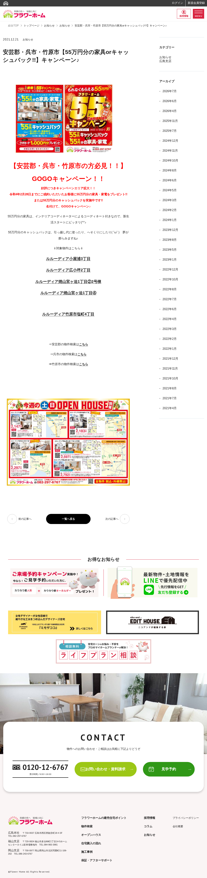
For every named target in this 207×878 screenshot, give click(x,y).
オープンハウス (91, 834)
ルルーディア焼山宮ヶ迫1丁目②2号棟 (68, 281)
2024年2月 (170, 210)
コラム (148, 826)
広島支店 (165, 61)
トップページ (31, 25)
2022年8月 (170, 289)
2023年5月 (170, 249)
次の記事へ (111, 518)
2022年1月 (170, 348)
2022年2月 (170, 338)
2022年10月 (170, 279)
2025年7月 (170, 130)
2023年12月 (170, 229)
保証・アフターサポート (96, 860)
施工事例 (87, 851)
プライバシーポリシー (186, 817)
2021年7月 (170, 398)
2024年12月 (170, 140)
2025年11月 (170, 121)
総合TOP (13, 25)
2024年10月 (170, 160)
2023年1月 (170, 259)
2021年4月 (170, 408)
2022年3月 (170, 329)
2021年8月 (170, 388)
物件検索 (87, 826)
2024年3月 (170, 200)
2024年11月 (170, 150)
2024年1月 (170, 220)
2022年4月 (170, 319)
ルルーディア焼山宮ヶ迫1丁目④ (68, 293)
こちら (83, 364)
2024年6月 (170, 180)
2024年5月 (170, 190)
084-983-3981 (51, 844)
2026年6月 (170, 101)
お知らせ (49, 25)
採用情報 (184, 16)
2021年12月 (170, 358)
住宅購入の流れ (91, 843)
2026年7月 (170, 91)
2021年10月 (170, 378)
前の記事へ (25, 518)
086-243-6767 (25, 854)
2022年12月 (170, 269)
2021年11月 (170, 368)
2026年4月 (170, 111)
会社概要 (178, 826)
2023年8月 (170, 239)
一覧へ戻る (68, 518)
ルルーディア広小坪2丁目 (68, 270)
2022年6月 (170, 309)
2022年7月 (170, 299)
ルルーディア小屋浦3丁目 (68, 259)
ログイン (177, 2)
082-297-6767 (19, 836)
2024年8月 (170, 170)
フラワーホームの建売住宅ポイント (104, 817)
